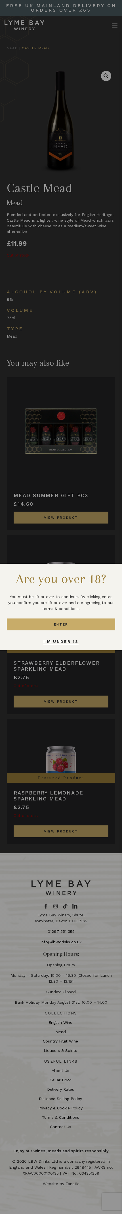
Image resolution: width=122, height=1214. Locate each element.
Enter (61, 624)
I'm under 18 (61, 641)
